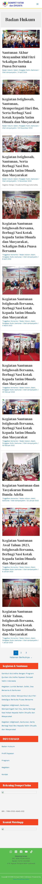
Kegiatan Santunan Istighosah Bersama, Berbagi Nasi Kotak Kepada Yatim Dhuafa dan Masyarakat (19, 308)
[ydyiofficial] (31, 851)
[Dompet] (21, 851)
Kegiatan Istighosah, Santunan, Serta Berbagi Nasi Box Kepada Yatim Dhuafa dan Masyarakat (19, 165)
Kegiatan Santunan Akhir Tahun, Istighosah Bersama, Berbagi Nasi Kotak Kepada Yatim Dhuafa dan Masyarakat (19, 623)
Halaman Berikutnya (21, 657)
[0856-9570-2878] (10, 851)
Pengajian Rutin (24, 70)
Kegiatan (5, 767)
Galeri (16, 70)
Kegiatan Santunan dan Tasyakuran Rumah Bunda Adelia (20, 490)
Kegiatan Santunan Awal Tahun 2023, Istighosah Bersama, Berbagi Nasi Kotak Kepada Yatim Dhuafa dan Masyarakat (19, 552)
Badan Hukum (7, 70)
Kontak (5, 774)
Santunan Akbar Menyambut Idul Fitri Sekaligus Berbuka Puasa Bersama (18, 59)
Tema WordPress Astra (21, 879)
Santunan (34, 70)
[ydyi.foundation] (16, 851)
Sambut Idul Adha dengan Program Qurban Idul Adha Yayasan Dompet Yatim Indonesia (18, 677)
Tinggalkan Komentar (10, 255)
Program (5, 760)
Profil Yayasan (8, 753)
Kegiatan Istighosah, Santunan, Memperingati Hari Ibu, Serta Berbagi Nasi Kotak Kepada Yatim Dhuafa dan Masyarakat (20, 110)
